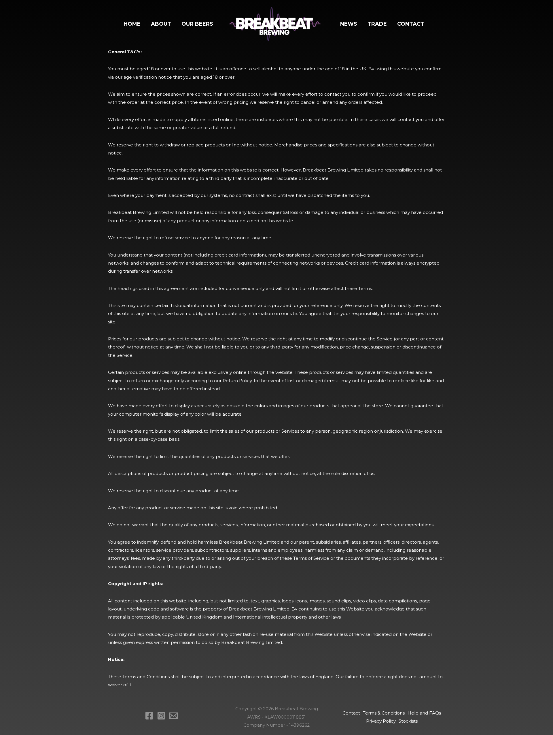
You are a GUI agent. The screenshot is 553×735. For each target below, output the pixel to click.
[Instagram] (161, 715)
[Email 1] (173, 715)
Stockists (408, 721)
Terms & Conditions (384, 713)
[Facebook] (149, 715)
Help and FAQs (424, 713)
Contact (351, 713)
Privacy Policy (381, 721)
